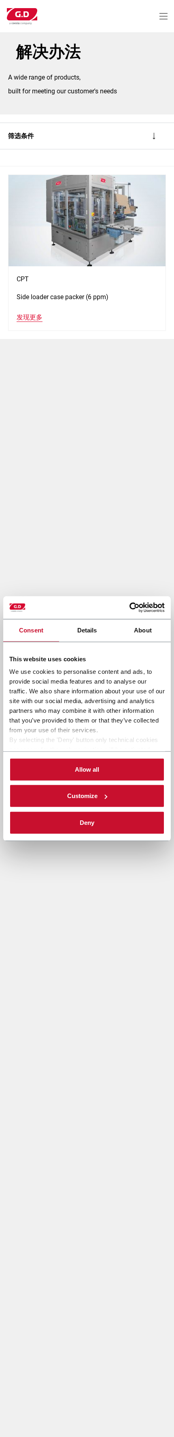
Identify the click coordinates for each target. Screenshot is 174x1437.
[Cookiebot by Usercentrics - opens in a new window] (129, 607)
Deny (87, 822)
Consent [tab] (31, 629)
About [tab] (143, 629)
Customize (82, 795)
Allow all (87, 769)
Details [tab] (87, 629)
